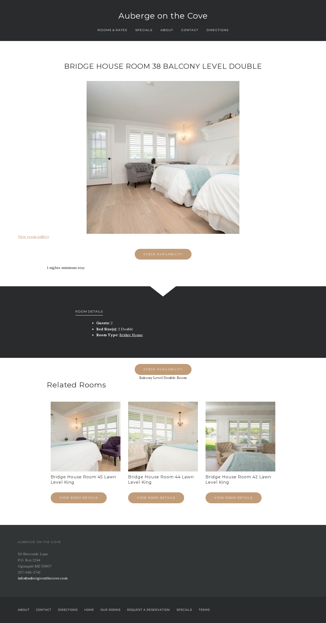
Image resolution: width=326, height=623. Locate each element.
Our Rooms (110, 610)
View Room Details (79, 497)
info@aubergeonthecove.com (42, 578)
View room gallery (33, 236)
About (166, 30)
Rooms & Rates (112, 30)
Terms (204, 610)
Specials (143, 30)
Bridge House (131, 335)
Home (89, 610)
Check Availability (163, 254)
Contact (189, 30)
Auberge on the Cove (163, 16)
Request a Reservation (148, 610)
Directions (217, 30)
